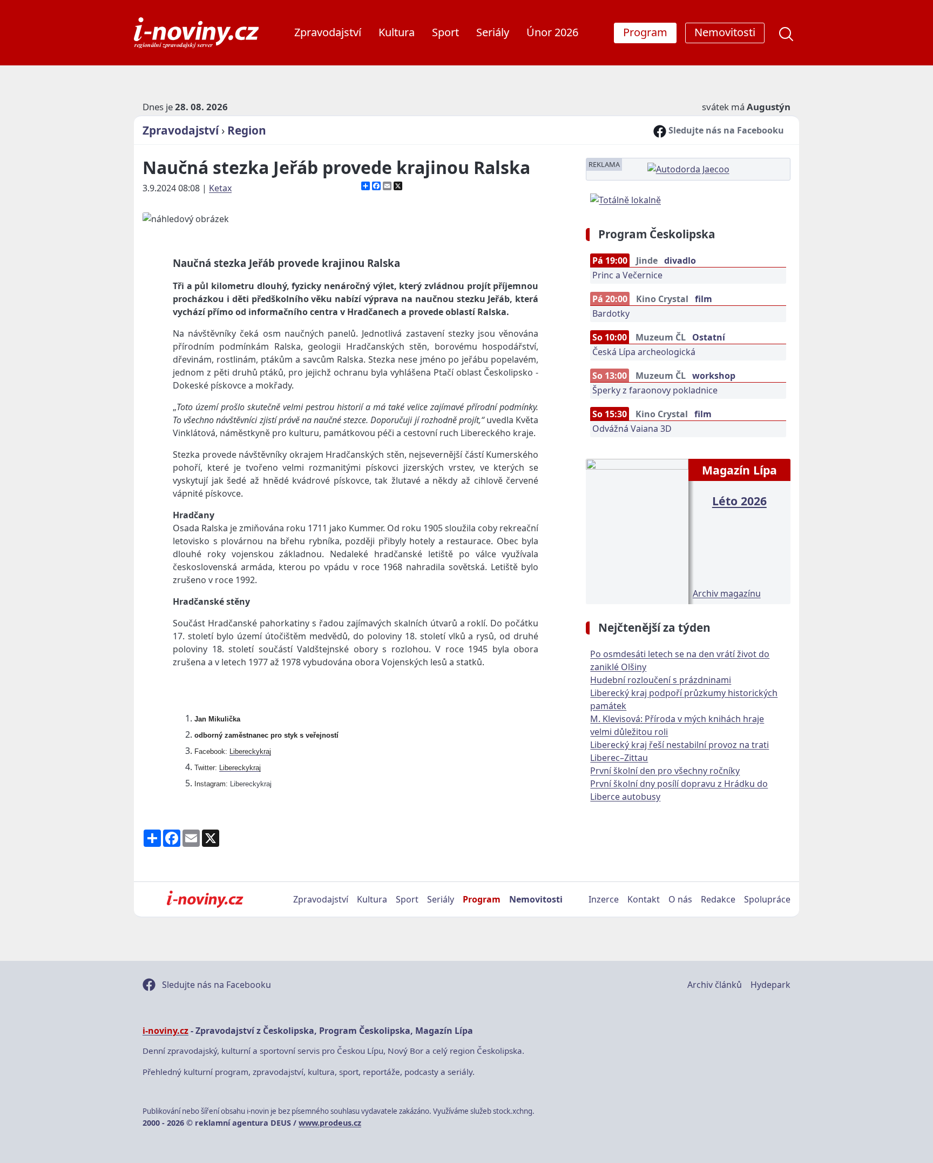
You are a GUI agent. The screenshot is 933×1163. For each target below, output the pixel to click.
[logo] (196, 32)
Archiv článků (714, 985)
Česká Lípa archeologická (643, 352)
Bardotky (611, 313)
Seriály (492, 32)
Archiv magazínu (727, 593)
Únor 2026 (552, 32)
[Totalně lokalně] (625, 199)
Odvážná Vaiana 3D (632, 429)
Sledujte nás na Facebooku (725, 130)
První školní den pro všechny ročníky (665, 771)
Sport (445, 32)
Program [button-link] (645, 32)
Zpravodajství (327, 32)
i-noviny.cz (165, 1031)
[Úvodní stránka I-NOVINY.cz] (205, 899)
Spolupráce (767, 899)
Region (246, 130)
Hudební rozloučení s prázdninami (660, 680)
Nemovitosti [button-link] (724, 32)
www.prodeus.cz (330, 1123)
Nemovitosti (536, 899)
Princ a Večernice (627, 275)
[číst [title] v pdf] (637, 530)
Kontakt (643, 899)
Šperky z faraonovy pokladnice (655, 390)
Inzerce (604, 899)
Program (482, 899)
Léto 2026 (739, 501)
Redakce (718, 899)
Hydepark (770, 985)
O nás (680, 899)
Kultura (396, 32)
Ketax (220, 188)
